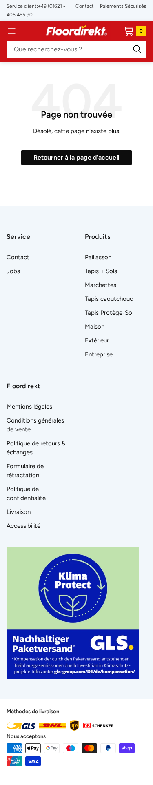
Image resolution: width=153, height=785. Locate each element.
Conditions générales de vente (35, 425)
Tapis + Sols (101, 271)
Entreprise (99, 354)
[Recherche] (76, 49)
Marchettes (100, 285)
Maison (94, 326)
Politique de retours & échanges (36, 448)
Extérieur (97, 340)
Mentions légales (29, 406)
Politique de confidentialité (26, 493)
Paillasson (98, 257)
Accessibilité (23, 525)
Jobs (13, 271)
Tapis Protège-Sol (109, 312)
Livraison (19, 512)
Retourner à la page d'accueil (76, 157)
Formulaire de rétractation (25, 471)
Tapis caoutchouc (109, 298)
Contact (84, 6)
